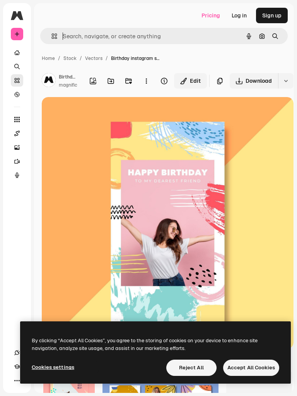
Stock (70, 58)
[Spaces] (17, 133)
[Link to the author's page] (49, 81)
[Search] (17, 66)
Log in (239, 15)
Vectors (93, 58)
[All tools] (17, 119)
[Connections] (17, 352)
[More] (17, 380)
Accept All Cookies (251, 367)
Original (91, 112)
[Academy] (17, 366)
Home (48, 58)
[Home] (17, 52)
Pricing (210, 15)
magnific (68, 85)
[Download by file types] (286, 81)
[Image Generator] (17, 147)
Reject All (191, 367)
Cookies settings (53, 367)
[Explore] (17, 94)
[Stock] (17, 80)
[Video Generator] (17, 161)
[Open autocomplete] (51, 36)
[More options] (146, 81)
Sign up (272, 15)
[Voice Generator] (17, 175)
